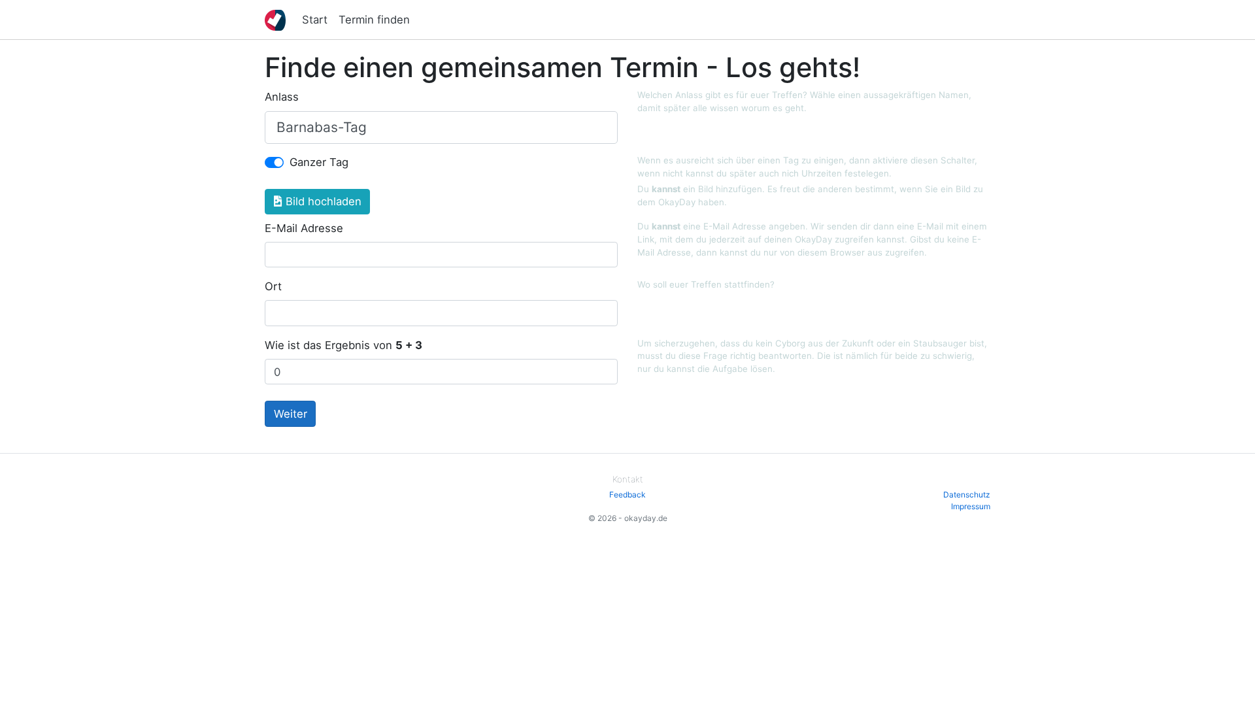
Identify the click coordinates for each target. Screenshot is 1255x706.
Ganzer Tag (319, 162)
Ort (273, 286)
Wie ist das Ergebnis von (343, 345)
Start (314, 19)
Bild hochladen (321, 201)
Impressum (970, 506)
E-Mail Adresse (304, 228)
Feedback (627, 494)
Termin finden (374, 19)
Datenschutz (966, 494)
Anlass (282, 96)
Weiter (290, 413)
